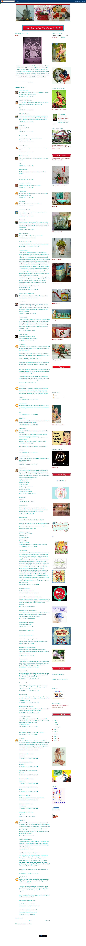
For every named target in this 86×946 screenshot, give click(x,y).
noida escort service (23, 588)
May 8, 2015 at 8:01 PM (26, 197)
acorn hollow (22, 145)
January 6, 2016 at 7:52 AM (27, 313)
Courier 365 (22, 334)
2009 (55, 740)
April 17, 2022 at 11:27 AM (27, 493)
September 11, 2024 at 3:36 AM (29, 667)
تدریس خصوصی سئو (38, 747)
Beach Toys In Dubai (23, 328)
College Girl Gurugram (31, 477)
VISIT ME (21, 428)
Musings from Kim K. (24, 183)
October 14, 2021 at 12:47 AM (28, 399)
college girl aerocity (23, 484)
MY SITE (21, 418)
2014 (55, 729)
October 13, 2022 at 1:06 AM (28, 546)
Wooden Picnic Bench (24, 241)
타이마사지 (22, 450)
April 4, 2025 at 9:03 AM (26, 835)
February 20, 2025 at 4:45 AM (28, 783)
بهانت (20, 738)
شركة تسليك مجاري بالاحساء (42, 697)
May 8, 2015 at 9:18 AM (26, 179)
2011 (55, 736)
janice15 (21, 301)
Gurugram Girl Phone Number (26, 486)
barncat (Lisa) (22, 90)
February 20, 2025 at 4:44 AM (28, 758)
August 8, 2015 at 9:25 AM (27, 238)
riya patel (21, 468)
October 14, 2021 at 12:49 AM (28, 414)
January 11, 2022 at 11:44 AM (28, 464)
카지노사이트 (22, 462)
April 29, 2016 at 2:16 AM (27, 330)
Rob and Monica (23, 113)
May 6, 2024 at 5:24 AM (26, 626)
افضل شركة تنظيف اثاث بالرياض (33, 673)
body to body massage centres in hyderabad (29, 596)
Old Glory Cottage (43, 7)
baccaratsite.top (22, 456)
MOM (56, 724)
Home (30, 920)
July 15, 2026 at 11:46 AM (27, 914)
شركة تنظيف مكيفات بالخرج (42, 661)
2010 (55, 738)
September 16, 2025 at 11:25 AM (29, 906)
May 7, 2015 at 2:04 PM (26, 96)
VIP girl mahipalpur (23, 480)
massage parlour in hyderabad (26, 647)
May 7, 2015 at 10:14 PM (26, 142)
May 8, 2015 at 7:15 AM (26, 165)
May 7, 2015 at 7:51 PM (26, 121)
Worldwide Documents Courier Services (28, 338)
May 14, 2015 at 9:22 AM (26, 229)
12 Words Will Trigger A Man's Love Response (30, 359)
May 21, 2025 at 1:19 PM (26, 849)
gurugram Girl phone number (25, 491)
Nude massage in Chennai (25, 753)
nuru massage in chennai (24, 812)
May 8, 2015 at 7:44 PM (26, 187)
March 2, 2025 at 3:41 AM (27, 816)
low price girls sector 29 (24, 489)
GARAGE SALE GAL (24, 100)
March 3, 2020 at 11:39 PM (27, 382)
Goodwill (21, 820)
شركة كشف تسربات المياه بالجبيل (27, 904)
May (56, 722)
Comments (56, 398)
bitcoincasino (22, 505)
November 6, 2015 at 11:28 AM (28, 289)
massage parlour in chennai (25, 630)
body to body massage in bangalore (27, 639)
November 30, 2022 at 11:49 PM (29, 584)
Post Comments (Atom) (27, 924)
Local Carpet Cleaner (24, 839)
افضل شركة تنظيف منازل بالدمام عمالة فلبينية (37, 685)
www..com (58, 691)
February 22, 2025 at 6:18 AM (28, 800)
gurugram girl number (24, 482)
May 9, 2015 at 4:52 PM (26, 206)
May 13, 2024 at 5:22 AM (26, 635)
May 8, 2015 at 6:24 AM (26, 152)
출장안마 (35, 422)
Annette (21, 220)
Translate (63, 37)
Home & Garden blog (56, 809)
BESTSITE (21, 386)
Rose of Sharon (22, 233)
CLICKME (21, 403)
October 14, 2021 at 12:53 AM (28, 424)
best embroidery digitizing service (27, 910)
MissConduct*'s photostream (61, 696)
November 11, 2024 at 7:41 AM (28, 726)
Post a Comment (19, 918)
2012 (55, 734)
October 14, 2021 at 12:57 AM (28, 452)
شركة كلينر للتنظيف (23, 716)
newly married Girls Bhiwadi (25, 479)
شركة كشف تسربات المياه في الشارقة (28, 853)
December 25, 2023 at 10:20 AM (29, 593)
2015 (55, 720)
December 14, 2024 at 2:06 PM (28, 750)
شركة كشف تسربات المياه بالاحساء (27, 900)
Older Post (47, 920)
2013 (55, 732)
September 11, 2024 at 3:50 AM (29, 679)
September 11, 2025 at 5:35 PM (29, 873)
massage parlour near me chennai (26, 610)
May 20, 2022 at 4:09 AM (26, 502)
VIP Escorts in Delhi (23, 795)
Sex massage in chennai (24, 762)
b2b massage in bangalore (25, 622)
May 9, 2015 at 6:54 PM (26, 216)
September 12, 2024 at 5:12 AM (29, 712)
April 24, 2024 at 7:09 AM (27, 606)
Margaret (21, 201)
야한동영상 (22, 397)
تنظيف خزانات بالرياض (24, 724)
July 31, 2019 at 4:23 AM (26, 340)
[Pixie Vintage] (61, 553)
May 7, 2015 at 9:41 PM (26, 132)
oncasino (21, 497)
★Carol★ (62, 114)
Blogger (21, 344)
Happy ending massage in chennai (27, 770)
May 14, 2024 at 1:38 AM (26, 643)
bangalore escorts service (24, 803)
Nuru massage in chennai (24, 778)
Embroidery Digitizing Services (28, 732)
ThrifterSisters (22, 156)
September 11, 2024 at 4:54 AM (29, 690)
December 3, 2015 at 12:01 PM (28, 298)
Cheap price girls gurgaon (25, 487)
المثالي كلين (22, 877)
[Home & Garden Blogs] (55, 808)
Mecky (20, 125)
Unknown (21, 191)
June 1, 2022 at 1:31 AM (26, 513)
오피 (20, 412)
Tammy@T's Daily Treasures (25, 293)
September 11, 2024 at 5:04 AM (29, 702)
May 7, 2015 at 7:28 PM (26, 110)
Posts (55, 395)
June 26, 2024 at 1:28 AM (26, 655)
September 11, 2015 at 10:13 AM (29, 246)
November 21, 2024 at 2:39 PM (28, 734)
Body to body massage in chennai (26, 787)
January (57, 727)
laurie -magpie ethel (23, 209)
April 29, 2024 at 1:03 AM (27, 618)
